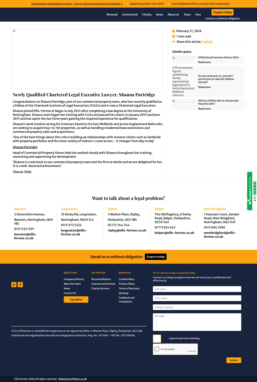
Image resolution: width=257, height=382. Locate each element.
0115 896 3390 (214, 227)
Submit (234, 360)
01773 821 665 (165, 227)
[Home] (42, 14)
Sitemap (123, 293)
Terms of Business (129, 288)
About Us (173, 14)
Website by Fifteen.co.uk (72, 378)
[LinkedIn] (14, 284)
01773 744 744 (119, 225)
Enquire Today (222, 12)
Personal (111, 14)
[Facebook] (20, 284)
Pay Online (76, 299)
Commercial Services (103, 283)
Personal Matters (101, 279)
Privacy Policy (127, 283)
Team (187, 14)
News (159, 14)
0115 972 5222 (71, 225)
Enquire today (156, 256)
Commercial (130, 14)
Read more (204, 62)
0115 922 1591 (24, 229)
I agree (165, 338)
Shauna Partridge (25, 147)
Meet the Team (72, 283)
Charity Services (100, 288)
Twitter (207, 42)
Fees (198, 14)
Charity (147, 14)
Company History (74, 279)
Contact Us (70, 293)
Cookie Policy (126, 279)
